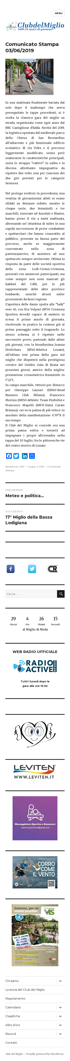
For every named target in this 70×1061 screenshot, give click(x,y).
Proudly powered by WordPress (45, 1054)
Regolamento (15, 998)
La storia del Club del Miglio (25, 989)
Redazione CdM (14, 466)
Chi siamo (12, 981)
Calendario (13, 1007)
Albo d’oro (12, 1025)
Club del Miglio (14, 1054)
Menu (59, 13)
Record (10, 1034)
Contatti (11, 1042)
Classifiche (12, 1016)
